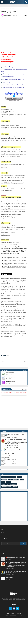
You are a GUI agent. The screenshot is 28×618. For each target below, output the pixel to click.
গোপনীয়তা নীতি (18, 613)
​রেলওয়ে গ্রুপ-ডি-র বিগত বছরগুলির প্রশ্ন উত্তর (10, 484)
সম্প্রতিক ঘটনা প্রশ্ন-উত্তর (7, 486)
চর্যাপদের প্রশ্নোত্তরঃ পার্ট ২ (10, 381)
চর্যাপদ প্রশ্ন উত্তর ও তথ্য (10, 377)
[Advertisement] (14, 506)
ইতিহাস (4, 477)
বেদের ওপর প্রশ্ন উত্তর (10, 372)
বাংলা (4, 8)
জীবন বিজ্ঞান (20, 477)
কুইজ (14, 477)
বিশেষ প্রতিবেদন (16, 479)
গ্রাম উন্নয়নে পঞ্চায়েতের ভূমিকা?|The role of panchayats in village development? (14, 448)
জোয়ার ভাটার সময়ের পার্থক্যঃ (10, 462)
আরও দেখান (25, 370)
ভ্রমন (4, 481)
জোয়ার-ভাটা (7, 457)
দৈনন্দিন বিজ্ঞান (5, 479)
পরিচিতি (8, 613)
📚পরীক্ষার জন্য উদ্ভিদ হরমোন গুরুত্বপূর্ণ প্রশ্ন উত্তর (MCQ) (14, 435)
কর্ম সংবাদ (9, 477)
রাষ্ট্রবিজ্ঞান (9, 481)
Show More (24, 431)
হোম (2, 8)
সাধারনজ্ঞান (15, 486)
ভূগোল (22, 479)
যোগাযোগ (12, 613)
